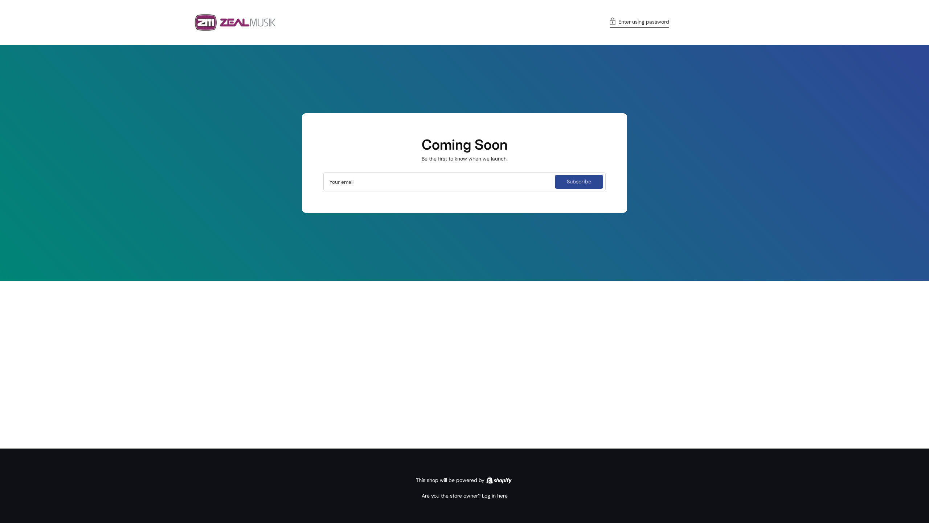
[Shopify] (498, 480)
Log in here (495, 495)
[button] (639, 22)
